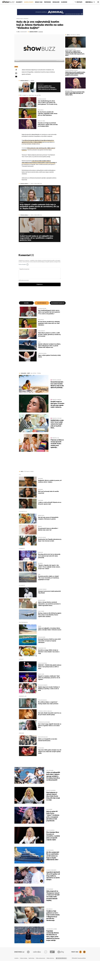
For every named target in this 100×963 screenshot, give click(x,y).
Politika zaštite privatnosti (40, 958)
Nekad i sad (38, 2)
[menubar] (98, 2)
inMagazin (56, 2)
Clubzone (64, 2)
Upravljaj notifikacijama (62, 958)
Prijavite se (40, 284)
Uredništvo (16, 958)
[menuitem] (98, 2)
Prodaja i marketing (23, 958)
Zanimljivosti (28, 2)
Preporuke (47, 2)
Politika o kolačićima (50, 958)
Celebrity (19, 2)
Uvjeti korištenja (31, 958)
